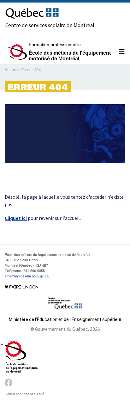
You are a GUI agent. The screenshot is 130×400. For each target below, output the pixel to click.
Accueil (11, 69)
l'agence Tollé (33, 394)
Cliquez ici (16, 218)
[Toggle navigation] (119, 52)
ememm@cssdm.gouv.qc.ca (27, 276)
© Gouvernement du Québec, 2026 (65, 329)
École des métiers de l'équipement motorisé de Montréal (70, 51)
